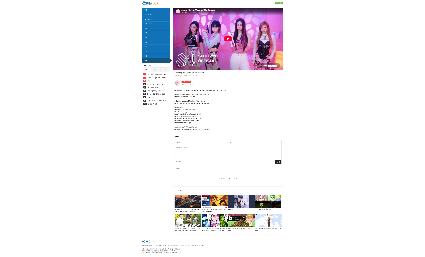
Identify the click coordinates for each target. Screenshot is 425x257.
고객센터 (201, 245)
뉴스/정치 (147, 19)
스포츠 (146, 51)
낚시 (146, 33)
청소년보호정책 (173, 245)
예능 (146, 42)
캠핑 (146, 37)
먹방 (146, 56)
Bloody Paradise (152, 87)
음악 (146, 60)
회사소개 (145, 245)
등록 (278, 162)
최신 (146, 10)
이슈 (146, 47)
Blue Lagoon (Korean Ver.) (156, 91)
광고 (150, 245)
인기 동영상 (148, 14)
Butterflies (150, 97)
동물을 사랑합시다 (154, 104)
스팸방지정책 (184, 245)
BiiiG (148, 81)
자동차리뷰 (148, 24)
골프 (146, 28)
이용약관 (194, 245)
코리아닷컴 (279, 3)
